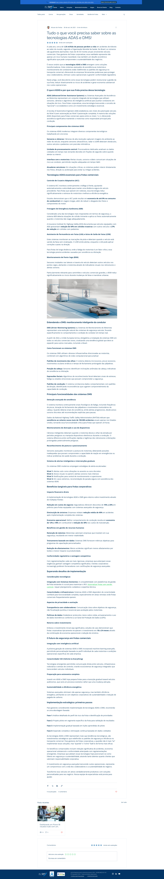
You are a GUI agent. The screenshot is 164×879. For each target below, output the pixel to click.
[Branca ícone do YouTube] (119, 874)
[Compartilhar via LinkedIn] (57, 786)
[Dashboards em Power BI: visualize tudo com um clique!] (51, 813)
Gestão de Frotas (93, 14)
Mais (103, 14)
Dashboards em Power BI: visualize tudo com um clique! (50, 826)
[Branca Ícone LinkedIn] (116, 874)
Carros (51, 14)
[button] (124, 14)
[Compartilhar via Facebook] (48, 786)
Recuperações (61, 14)
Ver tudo (124, 802)
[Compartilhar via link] (62, 786)
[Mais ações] (116, 27)
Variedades (80, 14)
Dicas (71, 14)
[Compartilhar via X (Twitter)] (52, 786)
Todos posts (41, 14)
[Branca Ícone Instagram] (113, 874)
